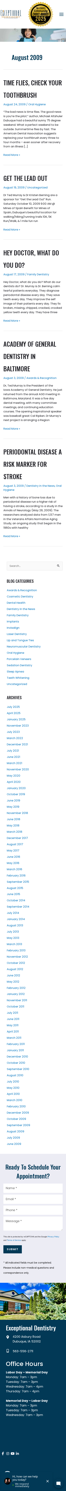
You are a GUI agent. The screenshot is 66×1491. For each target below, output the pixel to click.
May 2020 (13, 776)
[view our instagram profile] (8, 1454)
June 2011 (13, 1019)
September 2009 (18, 1125)
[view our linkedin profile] (17, 1454)
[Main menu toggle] (61, 14)
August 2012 (15, 969)
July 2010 (13, 1082)
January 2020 (16, 788)
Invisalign (13, 628)
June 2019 (13, 800)
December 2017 (17, 838)
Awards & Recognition (41, 378)
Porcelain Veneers (19, 659)
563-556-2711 (23, 1351)
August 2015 (15, 888)
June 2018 (13, 819)
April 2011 (13, 1031)
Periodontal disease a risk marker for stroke (32, 464)
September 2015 (18, 882)
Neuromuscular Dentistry (24, 646)
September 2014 (18, 907)
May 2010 (13, 1088)
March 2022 (15, 738)
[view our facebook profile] (3, 1454)
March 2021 (14, 763)
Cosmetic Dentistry (20, 596)
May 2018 (13, 825)
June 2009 (14, 1144)
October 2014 (16, 900)
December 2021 (17, 744)
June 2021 (13, 757)
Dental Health (16, 603)
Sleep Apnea (15, 672)
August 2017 (15, 844)
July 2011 (12, 1013)
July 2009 (13, 1138)
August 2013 (15, 925)
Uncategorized (37, 187)
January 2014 (16, 919)
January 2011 (15, 1050)
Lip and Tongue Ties (20, 640)
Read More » (11, 155)
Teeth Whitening (18, 678)
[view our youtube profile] (12, 1454)
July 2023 (13, 732)
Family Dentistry (38, 274)
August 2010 (15, 1075)
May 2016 (13, 863)
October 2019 (16, 794)
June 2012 (13, 975)
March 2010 (14, 1100)
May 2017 (13, 850)
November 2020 (18, 769)
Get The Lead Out (25, 178)
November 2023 (18, 726)
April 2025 (13, 713)
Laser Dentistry (17, 634)
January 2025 (16, 719)
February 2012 (16, 988)
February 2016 (16, 875)
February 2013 (16, 950)
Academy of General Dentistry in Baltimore (29, 356)
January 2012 (16, 994)
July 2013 (13, 932)
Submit (12, 1249)
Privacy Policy (53, 1236)
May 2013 (13, 938)
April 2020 (14, 782)
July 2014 (13, 913)
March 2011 (14, 1038)
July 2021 (13, 751)
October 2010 (16, 1063)
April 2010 (13, 1094)
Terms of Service (14, 1240)
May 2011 (12, 1025)
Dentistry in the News (40, 486)
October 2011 (15, 1006)
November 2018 (17, 813)
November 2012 (17, 957)
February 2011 (16, 1044)
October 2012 (16, 963)
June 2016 (13, 857)
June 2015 (13, 894)
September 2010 (18, 1069)
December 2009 (18, 1113)
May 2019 (13, 807)
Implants (13, 621)
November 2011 (17, 1000)
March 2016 (14, 869)
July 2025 (13, 707)
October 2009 (16, 1119)
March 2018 (14, 832)
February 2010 (16, 1106)
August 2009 (15, 1131)
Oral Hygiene (37, 104)
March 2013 (14, 944)
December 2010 (17, 1057)
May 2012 (13, 982)
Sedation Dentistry (19, 665)
